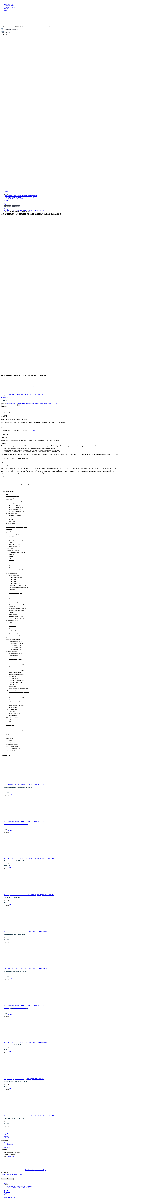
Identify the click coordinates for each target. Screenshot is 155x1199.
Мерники (11, 556)
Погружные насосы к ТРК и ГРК (12, 620)
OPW (10, 742)
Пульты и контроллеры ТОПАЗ (15, 645)
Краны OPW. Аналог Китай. (15, 544)
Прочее (7, 637)
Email (16, 408)
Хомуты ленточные (13, 707)
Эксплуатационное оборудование (12, 744)
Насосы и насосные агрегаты (11, 573)
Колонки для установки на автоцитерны (17, 732)
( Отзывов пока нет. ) (6, 397)
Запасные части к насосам (14, 575)
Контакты (6, 1137)
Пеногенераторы (12, 668)
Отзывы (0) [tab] (7, 412)
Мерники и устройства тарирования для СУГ (18, 558)
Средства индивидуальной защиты (16, 635)
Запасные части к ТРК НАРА (15, 509)
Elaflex (10, 740)
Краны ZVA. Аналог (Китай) (15, 546)
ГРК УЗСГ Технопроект (11, 498)
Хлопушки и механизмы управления (16, 674)
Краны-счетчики (9, 548)
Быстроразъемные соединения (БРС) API (17, 696)
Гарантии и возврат (9, 7)
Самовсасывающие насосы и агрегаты (16, 591)
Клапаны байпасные (13, 600)
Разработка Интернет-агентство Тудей (35, 1170)
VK (16, 1174)
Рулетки (10, 567)
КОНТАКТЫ (7, 206)
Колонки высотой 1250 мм (14, 727)
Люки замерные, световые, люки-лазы (17, 663)
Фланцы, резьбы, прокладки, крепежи (16, 705)
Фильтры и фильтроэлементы (15, 672)
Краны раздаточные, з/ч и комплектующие (14, 532)
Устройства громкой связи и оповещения (14, 734)
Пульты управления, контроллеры (13, 639)
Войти (5, 10)
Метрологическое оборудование (12, 550)
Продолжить (10, 1179)
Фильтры (11, 519)
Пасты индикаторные (13, 564)
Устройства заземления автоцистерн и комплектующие (17, 736)
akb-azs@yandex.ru (11, 1156)
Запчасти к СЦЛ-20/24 (16, 583)
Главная (6, 191)
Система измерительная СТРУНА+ (16, 569)
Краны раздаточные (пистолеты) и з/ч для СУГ (15, 531)
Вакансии (6, 8)
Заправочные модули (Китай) (15, 515)
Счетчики (11, 517)
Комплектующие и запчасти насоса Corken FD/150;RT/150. (23, 403)
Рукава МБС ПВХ (13, 684)
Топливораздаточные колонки (12, 717)
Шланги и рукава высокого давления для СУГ (18, 688)
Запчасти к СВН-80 (16, 579)
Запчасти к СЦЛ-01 (16, 581)
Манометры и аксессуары (14, 614)
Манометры (11, 554)
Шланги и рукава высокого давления (16, 618)
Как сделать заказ (8, 4)
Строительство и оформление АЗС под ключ (21, 196)
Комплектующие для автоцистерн (13, 525)
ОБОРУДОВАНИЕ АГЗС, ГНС (48, 403)
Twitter (8, 408)
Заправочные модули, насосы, (12, 513)
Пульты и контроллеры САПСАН (16, 643)
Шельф (10, 723)
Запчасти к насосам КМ (17, 577)
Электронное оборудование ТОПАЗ (13, 746)
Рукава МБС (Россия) (13, 678)
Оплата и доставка (9, 5)
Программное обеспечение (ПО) (15, 748)
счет (34, 430)
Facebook (3, 408)
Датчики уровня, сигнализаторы (15, 653)
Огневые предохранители (14, 666)
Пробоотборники (12, 565)
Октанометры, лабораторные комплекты (17, 562)
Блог (5, 204)
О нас (5, 203)
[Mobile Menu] (1, 15)
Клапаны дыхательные (13, 655)
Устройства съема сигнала (14, 713)
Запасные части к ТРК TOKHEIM (16, 507)
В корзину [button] (9, 794)
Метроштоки (11, 560)
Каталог (6, 193)
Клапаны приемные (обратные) (15, 659)
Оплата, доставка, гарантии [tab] (11, 410)
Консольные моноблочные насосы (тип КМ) (18, 585)
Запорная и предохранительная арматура (17, 598)
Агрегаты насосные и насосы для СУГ (17, 597)
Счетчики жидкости (13, 711)
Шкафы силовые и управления (15, 649)
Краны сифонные (12, 661)
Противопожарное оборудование (12, 630)
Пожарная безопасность (14, 199)
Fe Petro (10, 622)
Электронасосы (12, 521)
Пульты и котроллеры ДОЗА (15, 647)
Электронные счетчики (10, 750)
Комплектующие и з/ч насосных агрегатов (17, 602)
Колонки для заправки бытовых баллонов (17, 730)
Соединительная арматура (11, 690)
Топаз (10, 721)
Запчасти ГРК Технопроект (11, 523)
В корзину (3, 406)
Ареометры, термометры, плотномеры (17, 552)
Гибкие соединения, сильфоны (15, 701)
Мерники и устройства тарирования (16, 616)
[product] (79, 771)
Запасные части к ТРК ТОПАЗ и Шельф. (17, 511)
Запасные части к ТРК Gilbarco (15, 505)
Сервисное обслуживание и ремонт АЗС (19, 197)
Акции (6, 200)
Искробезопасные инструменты (15, 631)
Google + (12, 408)
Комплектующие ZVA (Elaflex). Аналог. (17, 534)
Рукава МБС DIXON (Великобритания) (17, 680)
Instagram (12, 1174)
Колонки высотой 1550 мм (14, 729)
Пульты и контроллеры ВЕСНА (15, 641)
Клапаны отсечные (13, 657)
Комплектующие (12, 626)
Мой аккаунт (7, 2)
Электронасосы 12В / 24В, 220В (15, 593)
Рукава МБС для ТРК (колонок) (15, 682)
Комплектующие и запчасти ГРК (15, 501)
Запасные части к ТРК (10, 503)
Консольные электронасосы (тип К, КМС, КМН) (19, 587)
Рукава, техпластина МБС (11, 676)
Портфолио (7, 201)
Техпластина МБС (12, 686)
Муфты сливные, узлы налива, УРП (16, 664)
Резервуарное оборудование (11, 651)
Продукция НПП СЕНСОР (11, 628)
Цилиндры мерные (13, 571)
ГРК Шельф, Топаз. (10, 499)
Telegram (20, 1174)
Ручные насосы (12, 589)
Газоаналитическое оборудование (12, 496)
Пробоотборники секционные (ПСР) (16, 670)
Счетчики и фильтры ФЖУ (11, 709)
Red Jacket (11, 624)
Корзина (3, 1179)
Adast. (7, 494)
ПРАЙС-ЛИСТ (16, 206)
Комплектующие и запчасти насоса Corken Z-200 (19, 608)
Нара (10, 719)
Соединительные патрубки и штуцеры (16, 703)
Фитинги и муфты (9, 738)
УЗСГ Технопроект (10, 725)
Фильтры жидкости (13, 715)
